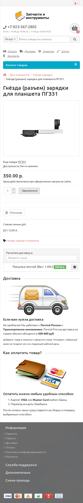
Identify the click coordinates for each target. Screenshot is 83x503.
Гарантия (48, 51)
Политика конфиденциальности (26, 452)
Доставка (30, 51)
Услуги (65, 51)
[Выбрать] (74, 267)
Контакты (13, 56)
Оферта (11, 438)
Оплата (12, 51)
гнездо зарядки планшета (22, 240)
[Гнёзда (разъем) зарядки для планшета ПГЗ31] (41, 128)
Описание (16, 212)
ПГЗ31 (22, 161)
